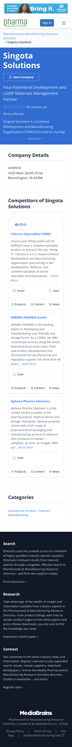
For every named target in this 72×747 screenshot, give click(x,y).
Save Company (23, 77)
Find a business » (14, 582)
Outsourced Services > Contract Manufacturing (29, 513)
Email (21, 291)
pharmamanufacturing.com (42, 735)
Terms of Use (42, 731)
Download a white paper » (20, 636)
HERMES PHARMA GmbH (28, 317)
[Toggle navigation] (64, 23)
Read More (29, 364)
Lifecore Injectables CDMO (31, 234)
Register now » (13, 687)
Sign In (47, 23)
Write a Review (13, 114)
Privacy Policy (15, 731)
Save (56, 291)
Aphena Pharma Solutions (30, 401)
